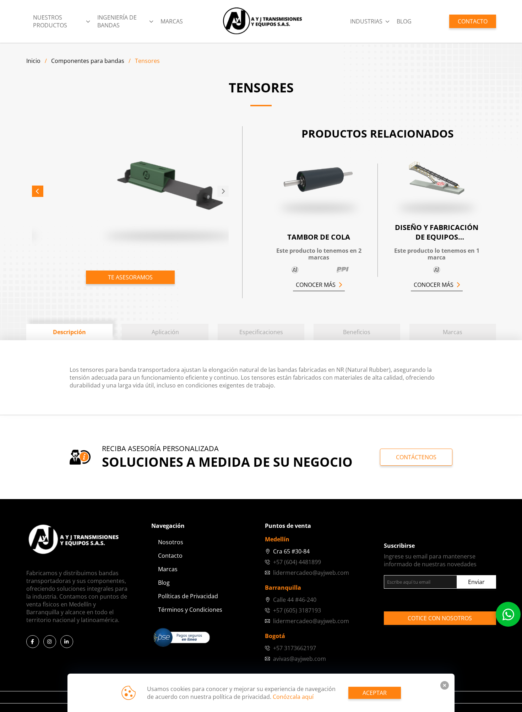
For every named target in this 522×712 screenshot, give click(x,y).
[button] (37, 191)
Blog (164, 583)
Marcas (172, 21)
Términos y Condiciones (190, 610)
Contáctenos (416, 457)
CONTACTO (473, 21)
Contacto (170, 556)
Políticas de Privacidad (188, 596)
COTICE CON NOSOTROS (440, 618)
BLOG (404, 21)
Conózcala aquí (293, 697)
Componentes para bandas (87, 61)
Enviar (476, 582)
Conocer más (316, 285)
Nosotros (170, 542)
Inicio (33, 61)
